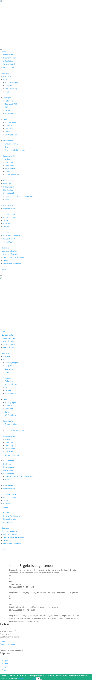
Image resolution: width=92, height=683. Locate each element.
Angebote (5, 73)
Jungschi (8, 85)
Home (4, 51)
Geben (4, 269)
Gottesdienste (7, 55)
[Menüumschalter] (1, 49)
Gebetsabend (8, 180)
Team (5, 260)
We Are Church (9, 64)
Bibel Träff (9, 162)
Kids (5, 79)
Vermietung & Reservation (13, 257)
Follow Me (9, 101)
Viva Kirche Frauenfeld (12, 263)
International (8, 193)
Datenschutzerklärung (26, 678)
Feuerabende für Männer (15, 150)
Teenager (7, 98)
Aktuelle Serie (8, 61)
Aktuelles (7, 76)
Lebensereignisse (9, 214)
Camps (8, 132)
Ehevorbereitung (11, 144)
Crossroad (9, 128)
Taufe (5, 220)
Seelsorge (7, 184)
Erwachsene (8, 141)
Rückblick (9, 171)
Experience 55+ (9, 156)
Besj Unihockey (11, 89)
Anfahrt (3, 641)
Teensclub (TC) (11, 104)
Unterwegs (9, 165)
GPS (6, 107)
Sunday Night (10, 122)
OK (38, 679)
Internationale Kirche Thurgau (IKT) (19, 196)
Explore (8, 110)
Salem (7, 199)
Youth (5, 119)
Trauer (6, 227)
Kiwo (7, 92)
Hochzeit (6, 223)
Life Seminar (8, 190)
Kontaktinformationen (12, 254)
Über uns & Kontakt (9, 251)
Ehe (6, 147)
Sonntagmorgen (9, 58)
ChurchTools (8, 242)
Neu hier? (5, 232)
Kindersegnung (9, 217)
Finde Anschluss (9, 208)
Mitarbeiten (8, 205)
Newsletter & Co (9, 239)
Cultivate (8, 125)
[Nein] (41, 679)
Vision (7, 159)
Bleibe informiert (12, 175)
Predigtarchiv (8, 67)
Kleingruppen (8, 187)
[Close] (1, 275)
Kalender (5, 248)
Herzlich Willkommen (11, 236)
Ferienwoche (10, 168)
